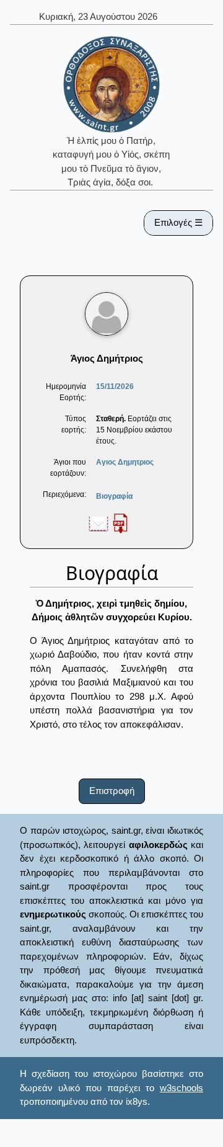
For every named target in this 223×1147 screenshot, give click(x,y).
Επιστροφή (111, 790)
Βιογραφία (114, 496)
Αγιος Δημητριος (125, 462)
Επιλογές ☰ (178, 222)
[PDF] (120, 523)
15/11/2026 (115, 386)
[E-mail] (98, 523)
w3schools (181, 1087)
